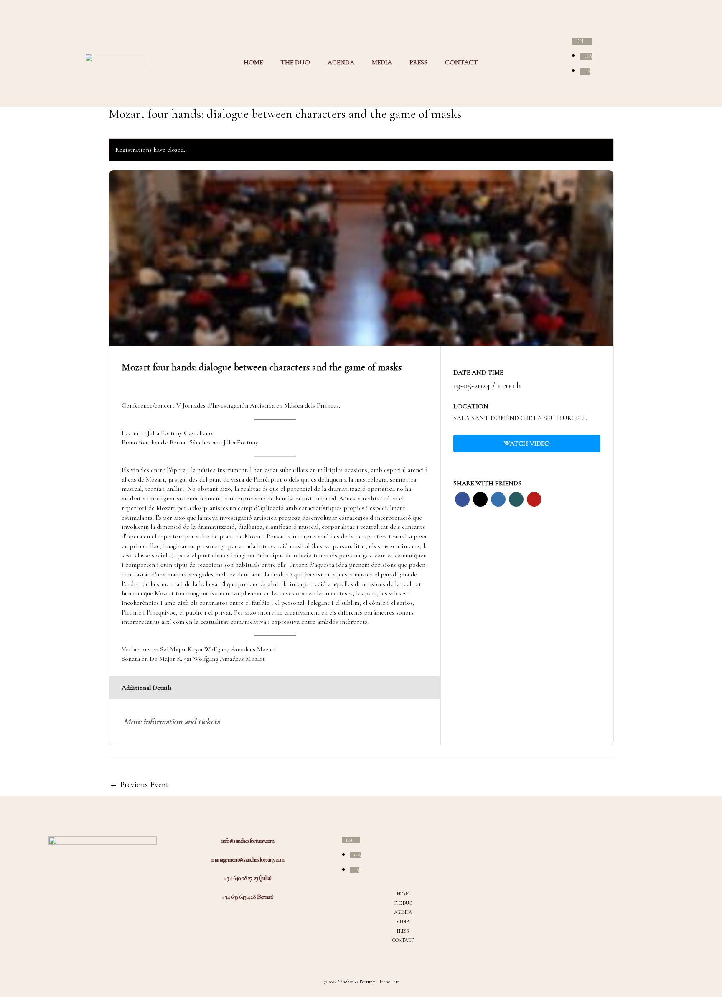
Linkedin (498, 499)
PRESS (418, 62)
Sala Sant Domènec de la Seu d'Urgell (520, 418)
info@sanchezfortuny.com (248, 840)
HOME (253, 62)
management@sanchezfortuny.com (248, 859)
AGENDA (341, 62)
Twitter (480, 499)
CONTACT (461, 62)
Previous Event (139, 785)
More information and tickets (172, 722)
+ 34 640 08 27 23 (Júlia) (248, 878)
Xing (516, 499)
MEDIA (382, 62)
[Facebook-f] (562, 866)
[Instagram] (562, 852)
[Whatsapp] (562, 895)
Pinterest (534, 499)
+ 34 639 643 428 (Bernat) (248, 896)
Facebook (462, 499)
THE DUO (295, 62)
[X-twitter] (562, 881)
